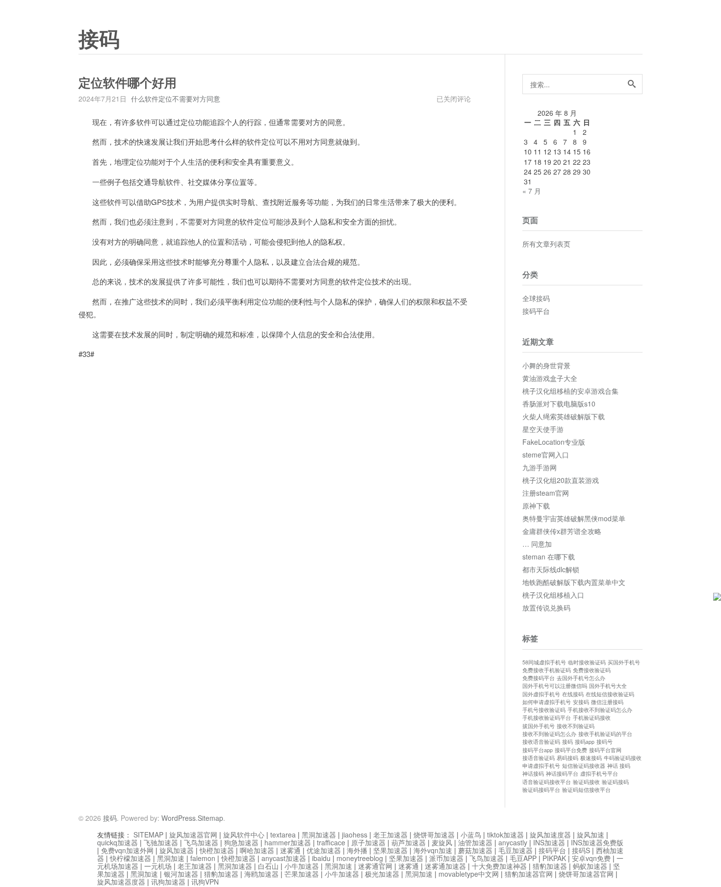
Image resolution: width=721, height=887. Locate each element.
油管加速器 (475, 842)
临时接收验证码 (587, 662)
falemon (202, 858)
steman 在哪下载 (548, 556)
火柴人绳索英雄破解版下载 (563, 416)
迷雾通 (290, 850)
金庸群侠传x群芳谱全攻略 (561, 531)
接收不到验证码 (575, 726)
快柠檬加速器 (130, 858)
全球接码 (536, 298)
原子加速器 (368, 842)
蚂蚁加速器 (590, 866)
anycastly (512, 842)
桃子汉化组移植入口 (553, 595)
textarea (283, 834)
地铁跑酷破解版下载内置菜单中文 (573, 582)
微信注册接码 (607, 702)
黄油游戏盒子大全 (549, 378)
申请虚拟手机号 (541, 765)
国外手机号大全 (608, 685)
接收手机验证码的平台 (605, 733)
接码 (99, 39)
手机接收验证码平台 (546, 717)
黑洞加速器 (319, 834)
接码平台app (537, 750)
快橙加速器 (217, 850)
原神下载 (536, 505)
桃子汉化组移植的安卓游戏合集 (570, 391)
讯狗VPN (205, 882)
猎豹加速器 (550, 866)
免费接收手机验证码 (546, 670)
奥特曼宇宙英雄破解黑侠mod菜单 (573, 518)
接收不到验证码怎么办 (549, 733)
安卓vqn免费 (591, 858)
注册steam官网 (545, 493)
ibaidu (321, 858)
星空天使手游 (543, 429)
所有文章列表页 (546, 244)
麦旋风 (442, 842)
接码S (581, 850)
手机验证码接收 (592, 717)
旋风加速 (590, 834)
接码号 (604, 741)
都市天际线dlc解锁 (550, 569)
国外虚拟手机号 (541, 694)
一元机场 (158, 866)
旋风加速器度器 (121, 882)
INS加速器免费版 (597, 842)
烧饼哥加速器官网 (586, 874)
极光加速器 (382, 874)
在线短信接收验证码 (610, 694)
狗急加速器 (241, 842)
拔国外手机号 (538, 726)
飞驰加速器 (161, 842)
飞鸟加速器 (201, 842)
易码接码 (567, 757)
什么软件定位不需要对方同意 (175, 98)
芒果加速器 (301, 874)
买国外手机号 (624, 662)
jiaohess (354, 834)
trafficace (331, 842)
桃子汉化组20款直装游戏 (560, 480)
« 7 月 (531, 191)
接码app (584, 741)
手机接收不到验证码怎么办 (599, 709)
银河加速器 (181, 874)
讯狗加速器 (168, 882)
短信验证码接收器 (583, 765)
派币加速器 (446, 858)
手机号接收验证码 (544, 709)
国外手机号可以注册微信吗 (554, 685)
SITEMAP (148, 834)
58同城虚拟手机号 (544, 662)
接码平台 (536, 311)
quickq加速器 (117, 842)
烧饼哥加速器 (434, 834)
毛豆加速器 (515, 850)
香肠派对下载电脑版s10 (558, 403)
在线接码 (573, 694)
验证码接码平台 (541, 789)
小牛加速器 (301, 866)
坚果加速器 (390, 850)
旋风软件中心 (243, 834)
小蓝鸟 (471, 834)
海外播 (357, 850)
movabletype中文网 (468, 874)
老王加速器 (390, 834)
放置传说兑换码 (546, 607)
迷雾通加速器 (445, 866)
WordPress (178, 818)
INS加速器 (549, 842)
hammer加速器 (287, 842)
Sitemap (210, 818)
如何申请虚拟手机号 (546, 702)
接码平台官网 (605, 750)
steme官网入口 (545, 454)
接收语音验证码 (541, 741)
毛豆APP (523, 858)
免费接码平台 (538, 678)
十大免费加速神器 (499, 866)
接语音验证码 (538, 757)
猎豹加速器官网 (529, 874)
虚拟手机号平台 (599, 773)
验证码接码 (615, 782)
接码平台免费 (571, 750)
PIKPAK (554, 858)
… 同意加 (537, 544)
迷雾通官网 (375, 866)
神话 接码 (618, 765)
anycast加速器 (283, 858)
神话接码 (533, 773)
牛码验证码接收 (623, 757)
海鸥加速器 (261, 874)
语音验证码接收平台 (546, 782)
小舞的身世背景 (546, 365)
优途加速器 (324, 850)
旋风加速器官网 (193, 834)
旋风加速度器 (550, 834)
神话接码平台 (562, 773)
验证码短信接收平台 (586, 789)
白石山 (268, 866)
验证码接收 (586, 782)
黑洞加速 (170, 858)
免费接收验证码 (592, 670)
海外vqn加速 (432, 850)
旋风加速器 (176, 850)
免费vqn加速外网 (127, 850)
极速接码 (591, 757)
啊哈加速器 (257, 850)
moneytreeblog (359, 858)
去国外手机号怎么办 (581, 678)
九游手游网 (539, 467)
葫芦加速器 (408, 842)
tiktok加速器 (505, 834)
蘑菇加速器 (475, 850)
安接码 (581, 702)
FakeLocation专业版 (553, 442)
